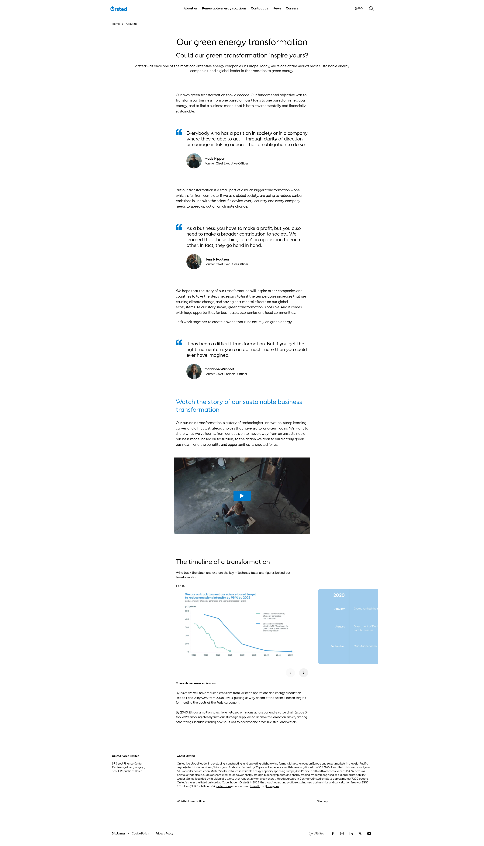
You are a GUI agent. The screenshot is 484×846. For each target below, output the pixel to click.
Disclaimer (118, 833)
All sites (319, 833)
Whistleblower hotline (191, 801)
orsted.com (223, 786)
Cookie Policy (140, 833)
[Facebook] (333, 833)
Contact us (259, 8)
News (277, 8)
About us (191, 8)
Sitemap (322, 801)
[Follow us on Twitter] (360, 833)
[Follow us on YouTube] (369, 833)
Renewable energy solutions (224, 8)
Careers (292, 8)
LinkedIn (255, 786)
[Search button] (371, 8)
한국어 (360, 8)
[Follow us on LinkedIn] (351, 833)
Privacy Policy (164, 833)
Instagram (272, 786)
